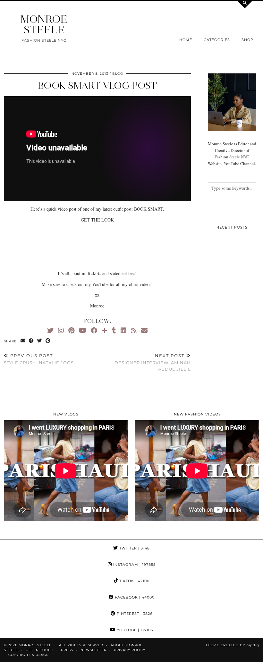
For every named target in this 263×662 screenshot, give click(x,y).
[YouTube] (82, 330)
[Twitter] (50, 330)
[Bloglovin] (104, 330)
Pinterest (134, 613)
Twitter (134, 548)
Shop (247, 40)
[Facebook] (94, 330)
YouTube (134, 630)
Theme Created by (232, 645)
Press (67, 650)
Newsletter (93, 650)
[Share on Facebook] (31, 341)
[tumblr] (114, 330)
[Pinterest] (71, 330)
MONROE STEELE (44, 24)
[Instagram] (61, 330)
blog (117, 73)
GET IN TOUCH (40, 650)
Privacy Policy (129, 650)
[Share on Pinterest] (48, 341)
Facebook (134, 597)
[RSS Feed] (134, 330)
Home (185, 40)
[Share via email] (23, 341)
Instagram (134, 564)
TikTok (133, 581)
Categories (217, 40)
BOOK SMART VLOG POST (97, 85)
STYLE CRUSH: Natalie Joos (39, 359)
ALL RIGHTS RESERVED (81, 645)
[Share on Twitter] (40, 341)
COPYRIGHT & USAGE (28, 655)
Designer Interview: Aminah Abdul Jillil (153, 362)
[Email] (144, 330)
